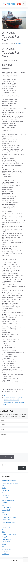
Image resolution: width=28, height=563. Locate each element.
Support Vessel (6, 539)
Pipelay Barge (6, 519)
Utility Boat (5, 551)
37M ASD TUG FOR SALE (11, 400)
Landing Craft (6, 510)
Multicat (4, 515)
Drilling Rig (5, 502)
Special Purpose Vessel (9, 534)
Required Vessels (7, 527)
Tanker (4, 544)
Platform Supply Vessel (8, 522)
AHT (3, 485)
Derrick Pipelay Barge (8, 500)
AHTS (4, 488)
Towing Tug (12, 398)
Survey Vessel (6, 541)
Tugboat (19, 398)
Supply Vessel (6, 537)
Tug (5, 395)
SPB (3, 532)
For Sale (6, 398)
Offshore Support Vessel (9, 517)
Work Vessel (5, 554)
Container (5, 493)
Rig (3, 529)
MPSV (4, 512)
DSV (3, 505)
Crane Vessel (6, 495)
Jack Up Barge (6, 507)
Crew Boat (5, 497)
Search (4, 465)
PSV (3, 524)
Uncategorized (6, 549)
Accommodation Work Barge (10, 483)
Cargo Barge (5, 490)
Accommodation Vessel (9, 480)
